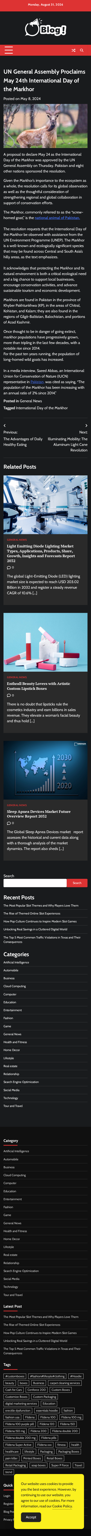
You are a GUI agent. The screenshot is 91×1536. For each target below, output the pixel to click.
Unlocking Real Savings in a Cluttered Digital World (35, 929)
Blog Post (9, 1511)
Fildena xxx (44, 1445)
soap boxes (39, 1465)
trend (8, 1472)
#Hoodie (76, 1376)
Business (9, 978)
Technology (11, 1098)
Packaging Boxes (68, 1451)
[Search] (81, 50)
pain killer (11, 1458)
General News (31, 401)
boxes (23, 1383)
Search (9, 876)
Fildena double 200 (65, 1431)
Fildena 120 (47, 1424)
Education (10, 1002)
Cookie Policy (62, 1506)
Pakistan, (37, 382)
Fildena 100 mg (71, 1417)
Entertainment (13, 1010)
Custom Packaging (44, 1397)
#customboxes (14, 1376)
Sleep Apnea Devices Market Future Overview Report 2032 (39, 814)
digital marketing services (21, 1403)
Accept (31, 1517)
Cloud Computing (15, 986)
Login (7, 1496)
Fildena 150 (67, 1424)
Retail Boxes (54, 1458)
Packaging (46, 1451)
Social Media (11, 1090)
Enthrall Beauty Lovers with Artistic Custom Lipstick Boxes (38, 686)
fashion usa (12, 1417)
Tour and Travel (13, 1106)
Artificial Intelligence (16, 962)
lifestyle (29, 1451)
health (75, 1445)
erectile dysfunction (17, 1410)
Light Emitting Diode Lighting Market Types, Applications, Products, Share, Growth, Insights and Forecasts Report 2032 (41, 553)
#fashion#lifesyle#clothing (47, 1376)
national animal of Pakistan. (57, 218)
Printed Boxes (32, 1458)
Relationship (11, 1074)
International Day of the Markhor (42, 408)
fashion (68, 1410)
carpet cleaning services (65, 1383)
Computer (10, 994)
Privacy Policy (12, 1519)
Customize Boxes (16, 1397)
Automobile (11, 970)
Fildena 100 (48, 1417)
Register (9, 1503)
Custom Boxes (61, 1390)
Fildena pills (48, 1438)
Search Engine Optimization (21, 1082)
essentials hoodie (47, 1410)
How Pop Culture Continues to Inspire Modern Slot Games (40, 921)
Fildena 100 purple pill (19, 1424)
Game (7, 1026)
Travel (78, 1465)
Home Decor (12, 1050)
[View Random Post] (73, 50)
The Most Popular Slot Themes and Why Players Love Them (41, 905)
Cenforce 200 (37, 1390)
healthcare (12, 1451)
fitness (61, 1445)
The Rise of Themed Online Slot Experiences (32, 913)
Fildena (30, 1417)
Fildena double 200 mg (20, 1438)
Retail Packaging (15, 1465)
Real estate (11, 1066)
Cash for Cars (13, 1390)
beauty (9, 1383)
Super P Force (60, 1465)
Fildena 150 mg (15, 1431)
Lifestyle (9, 1058)
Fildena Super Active (18, 1445)
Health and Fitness (15, 1042)
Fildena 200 (38, 1431)
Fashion (8, 1018)
